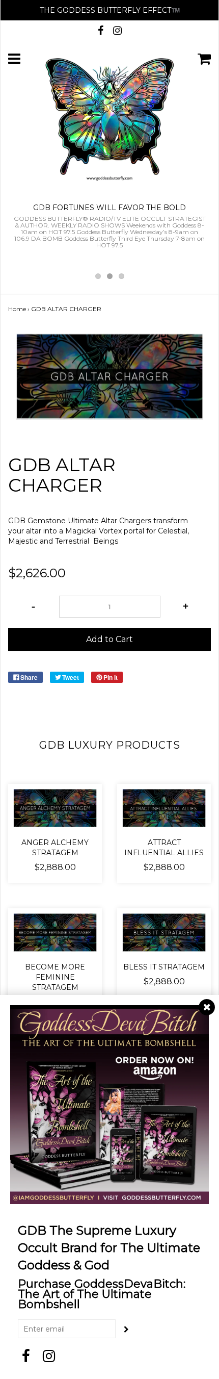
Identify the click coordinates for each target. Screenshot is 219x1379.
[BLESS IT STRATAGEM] (164, 932)
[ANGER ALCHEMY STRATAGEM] (55, 808)
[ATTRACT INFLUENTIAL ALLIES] (164, 808)
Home (17, 309)
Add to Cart (109, 639)
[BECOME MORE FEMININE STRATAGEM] (55, 932)
